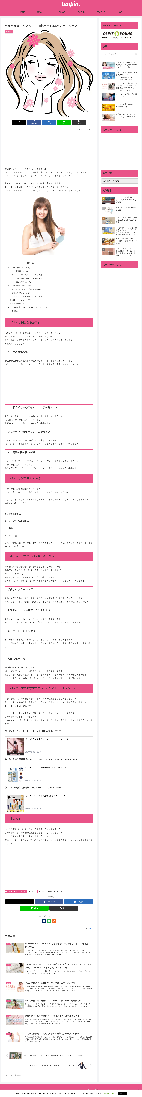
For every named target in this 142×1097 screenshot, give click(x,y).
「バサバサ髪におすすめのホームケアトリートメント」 (32, 307)
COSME (9, 891)
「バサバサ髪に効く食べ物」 (21, 286)
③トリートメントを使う (22, 300)
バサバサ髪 (33, 891)
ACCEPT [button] (122, 1093)
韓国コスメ (59, 891)
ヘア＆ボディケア (21, 891)
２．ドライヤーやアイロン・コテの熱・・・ (29, 275)
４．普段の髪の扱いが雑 (22, 282)
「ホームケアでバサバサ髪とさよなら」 (26, 289)
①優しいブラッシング (21, 293)
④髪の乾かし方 (18, 304)
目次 (28, 263)
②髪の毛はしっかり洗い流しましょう (27, 296)
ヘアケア (43, 891)
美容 (50, 891)
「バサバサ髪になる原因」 (20, 268)
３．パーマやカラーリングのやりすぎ (27, 278)
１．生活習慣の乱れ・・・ (22, 271)
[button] (79, 122)
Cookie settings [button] (109, 1093)
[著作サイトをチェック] (44, 921)
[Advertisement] (49, 148)
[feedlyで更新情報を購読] (49, 921)
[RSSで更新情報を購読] (54, 921)
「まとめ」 (14, 311)
